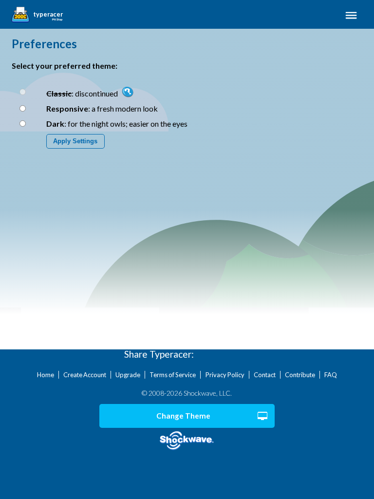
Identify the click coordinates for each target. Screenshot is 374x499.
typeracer (48, 14)
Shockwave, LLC (187, 440)
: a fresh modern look (102, 108)
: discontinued (82, 93)
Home (45, 375)
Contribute (300, 375)
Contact (265, 375)
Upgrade (127, 375)
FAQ (330, 375)
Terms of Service (173, 375)
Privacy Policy (225, 375)
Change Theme (183, 415)
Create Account (84, 375)
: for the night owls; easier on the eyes (116, 123)
